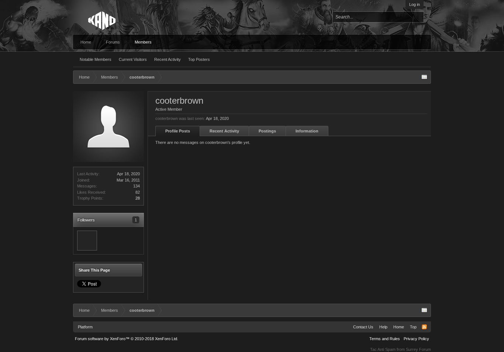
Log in (414, 4)
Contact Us (363, 327)
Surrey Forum (418, 349)
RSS (424, 327)
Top (413, 327)
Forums (113, 42)
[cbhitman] (87, 241)
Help (383, 327)
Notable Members (95, 59)
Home (85, 42)
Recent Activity (167, 59)
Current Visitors (133, 59)
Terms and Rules (384, 339)
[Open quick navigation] (424, 77)
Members (143, 42)
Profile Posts (177, 131)
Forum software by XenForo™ (126, 339)
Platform (85, 327)
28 (137, 198)
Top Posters (199, 59)
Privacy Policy (416, 339)
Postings (267, 131)
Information (307, 131)
